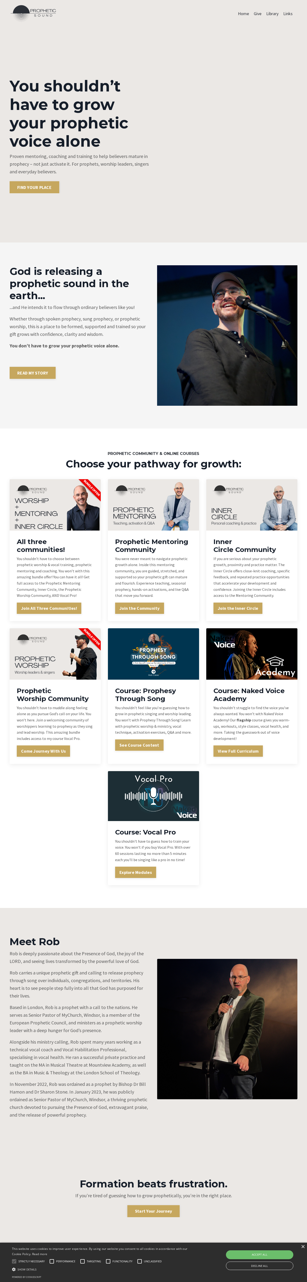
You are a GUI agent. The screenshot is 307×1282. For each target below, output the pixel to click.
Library (272, 13)
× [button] (303, 1247)
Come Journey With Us (43, 751)
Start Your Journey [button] (153, 1211)
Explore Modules (135, 872)
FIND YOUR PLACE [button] (34, 187)
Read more (39, 1254)
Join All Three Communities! (49, 608)
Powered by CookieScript (26, 1277)
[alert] (153, 1262)
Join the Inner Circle (238, 608)
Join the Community (139, 608)
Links (288, 13)
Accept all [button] (260, 1254)
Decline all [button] (259, 1266)
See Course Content (139, 745)
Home (243, 13)
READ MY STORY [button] (32, 373)
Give (257, 13)
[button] (104, 1269)
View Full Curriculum (238, 751)
